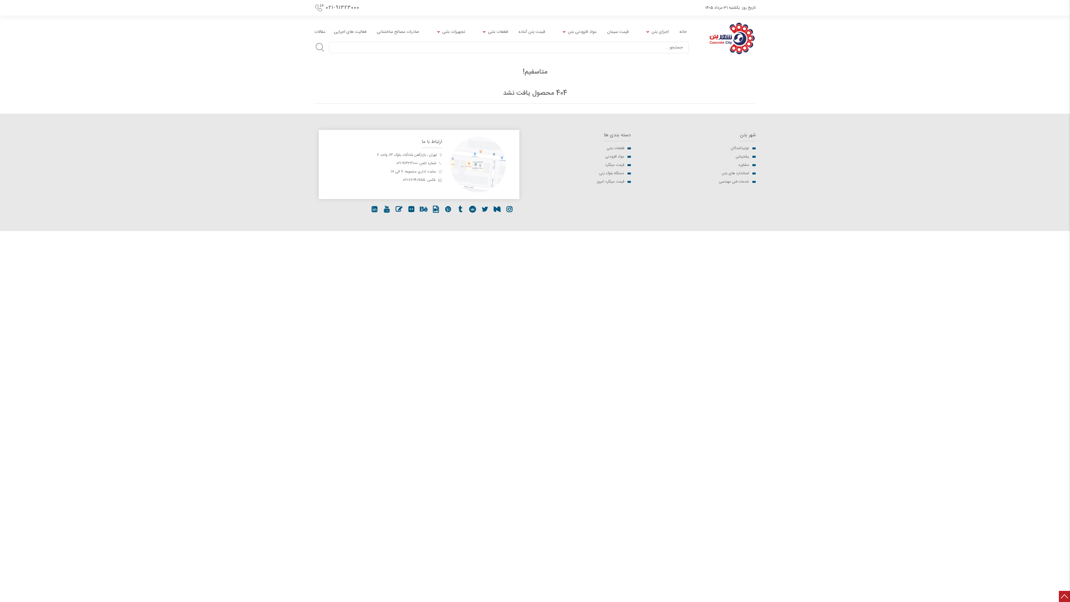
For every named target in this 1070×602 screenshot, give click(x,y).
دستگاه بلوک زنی (611, 173)
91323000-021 (407, 163)
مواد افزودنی (614, 157)
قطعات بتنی (615, 148)
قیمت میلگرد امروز (610, 182)
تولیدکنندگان (740, 148)
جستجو (319, 47)
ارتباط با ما (432, 142)
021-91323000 (342, 7)
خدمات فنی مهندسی (734, 182)
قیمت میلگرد (614, 165)
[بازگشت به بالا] (1064, 596)
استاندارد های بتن (735, 173)
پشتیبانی (742, 157)
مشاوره (743, 165)
